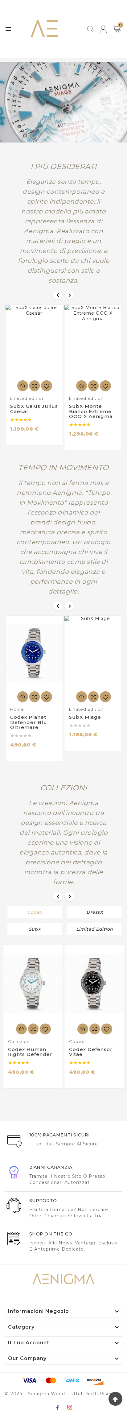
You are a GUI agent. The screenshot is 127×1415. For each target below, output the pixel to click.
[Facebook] (57, 1407)
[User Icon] (103, 29)
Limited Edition (94, 929)
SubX (35, 929)
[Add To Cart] (22, 385)
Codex (34, 912)
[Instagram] (69, 1407)
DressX (94, 912)
